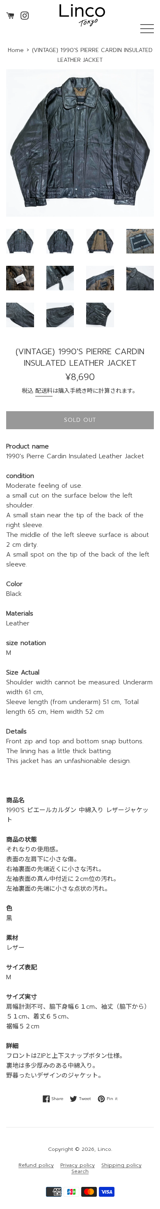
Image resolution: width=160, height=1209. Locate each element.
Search (80, 1171)
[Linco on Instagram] (25, 15)
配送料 (44, 391)
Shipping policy (121, 1165)
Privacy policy (77, 1165)
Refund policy (36, 1165)
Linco (104, 1149)
